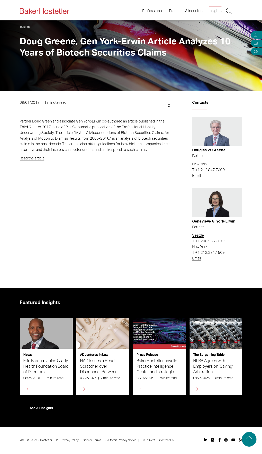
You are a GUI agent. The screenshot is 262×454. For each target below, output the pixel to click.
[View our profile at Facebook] (219, 440)
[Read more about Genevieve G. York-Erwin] (217, 202)
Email (196, 176)
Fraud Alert (148, 440)
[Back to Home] (44, 11)
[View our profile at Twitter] (213, 440)
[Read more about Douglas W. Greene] (217, 131)
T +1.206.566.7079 (208, 241)
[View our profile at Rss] (240, 440)
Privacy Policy (70, 440)
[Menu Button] (239, 11)
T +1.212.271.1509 (208, 253)
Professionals (153, 11)
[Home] (254, 35)
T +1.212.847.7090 (208, 170)
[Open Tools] (254, 51)
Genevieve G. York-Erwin (213, 221)
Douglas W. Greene (209, 150)
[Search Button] (229, 11)
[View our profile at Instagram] (226, 440)
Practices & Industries (186, 11)
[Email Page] (254, 43)
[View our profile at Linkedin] (205, 440)
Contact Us (166, 440)
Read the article (32, 158)
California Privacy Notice (121, 440)
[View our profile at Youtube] (233, 440)
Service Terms (92, 440)
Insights (215, 11)
